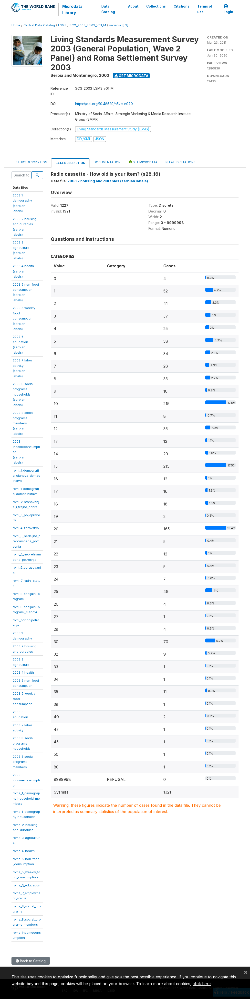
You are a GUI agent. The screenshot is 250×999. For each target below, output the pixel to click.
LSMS (62, 25)
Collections (156, 6)
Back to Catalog (32, 961)
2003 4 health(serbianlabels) (23, 271)
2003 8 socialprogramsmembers (23, 762)
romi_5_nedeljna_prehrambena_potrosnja (27, 541)
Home (15, 25)
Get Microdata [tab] (144, 162)
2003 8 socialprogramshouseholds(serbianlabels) (23, 394)
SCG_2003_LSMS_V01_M (88, 25)
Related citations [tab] (181, 162)
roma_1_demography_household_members (26, 798)
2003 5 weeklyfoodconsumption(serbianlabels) (24, 318)
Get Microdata (133, 76)
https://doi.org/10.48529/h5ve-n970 (104, 104)
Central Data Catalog (39, 25)
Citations (181, 6)
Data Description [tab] (70, 163)
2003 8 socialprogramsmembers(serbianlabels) (23, 423)
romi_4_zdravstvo (26, 528)
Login (228, 12)
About (133, 6)
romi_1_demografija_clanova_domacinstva (26, 475)
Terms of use (204, 9)
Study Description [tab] (31, 162)
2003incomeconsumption (26, 780)
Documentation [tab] (107, 162)
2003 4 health (23, 672)
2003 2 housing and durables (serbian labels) (107, 181)
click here (202, 983)
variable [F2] (118, 25)
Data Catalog (108, 9)
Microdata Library (72, 9)
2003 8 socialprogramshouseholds (23, 743)
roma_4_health (24, 851)
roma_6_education (26, 885)
